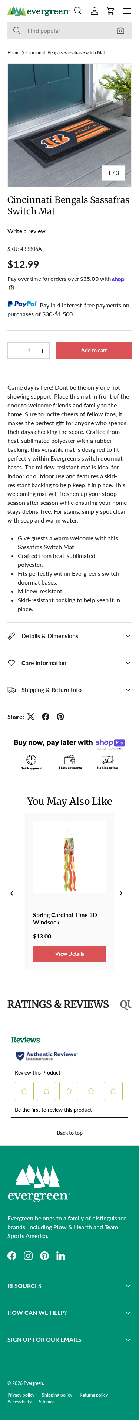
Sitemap (47, 1402)
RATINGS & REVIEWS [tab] (58, 1004)
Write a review (26, 230)
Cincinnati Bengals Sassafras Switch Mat (65, 53)
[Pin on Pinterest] (60, 716)
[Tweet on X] (30, 716)
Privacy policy (20, 1395)
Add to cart (94, 350)
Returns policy (94, 1395)
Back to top (70, 1133)
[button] (111, 11)
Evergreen (33, 1383)
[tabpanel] (69, 1072)
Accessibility (19, 1402)
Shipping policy (57, 1395)
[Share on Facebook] (45, 716)
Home (13, 53)
